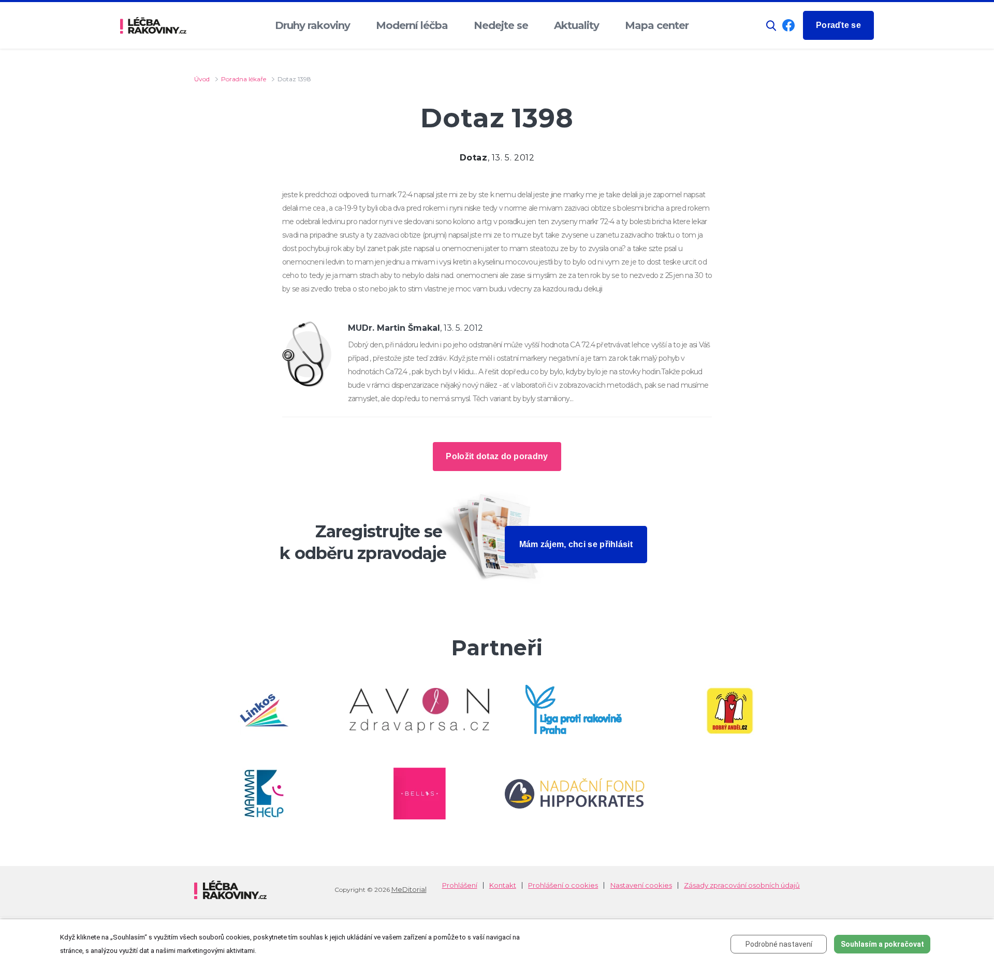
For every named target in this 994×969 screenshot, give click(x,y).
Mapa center (657, 25)
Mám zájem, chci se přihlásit (576, 544)
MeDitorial (409, 889)
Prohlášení (459, 885)
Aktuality (576, 25)
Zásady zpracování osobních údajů (742, 885)
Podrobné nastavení (779, 944)
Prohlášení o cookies (563, 885)
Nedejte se (501, 25)
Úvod (202, 79)
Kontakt (502, 885)
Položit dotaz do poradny (497, 456)
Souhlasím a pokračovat (882, 944)
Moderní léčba (412, 25)
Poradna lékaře (243, 79)
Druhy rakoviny (312, 25)
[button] (771, 25)
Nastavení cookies (641, 885)
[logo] (153, 25)
